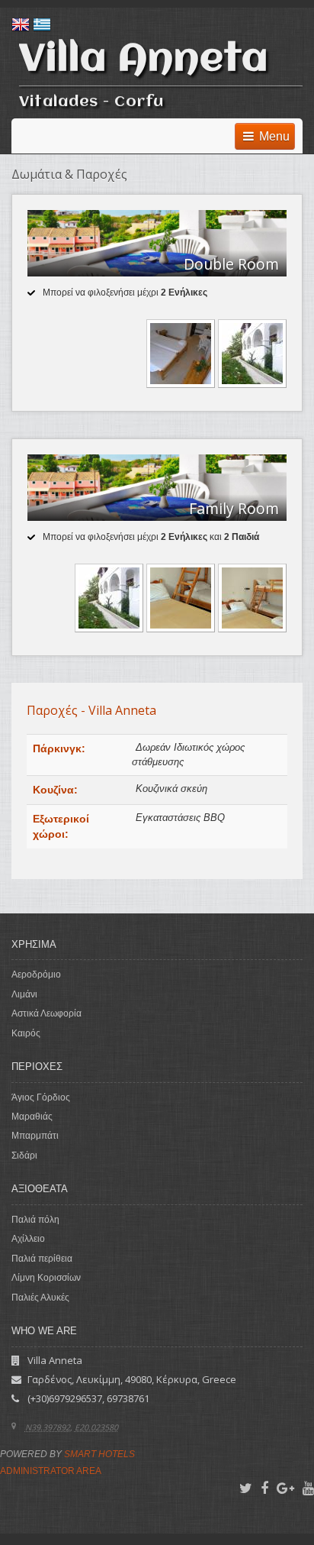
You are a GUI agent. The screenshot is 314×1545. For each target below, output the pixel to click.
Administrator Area (50, 1471)
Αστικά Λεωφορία (46, 1013)
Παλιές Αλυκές (40, 1297)
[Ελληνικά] (42, 24)
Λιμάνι (24, 994)
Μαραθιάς (32, 1116)
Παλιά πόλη (35, 1219)
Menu (273, 136)
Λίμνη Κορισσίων (46, 1277)
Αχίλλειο (28, 1238)
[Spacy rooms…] (182, 597)
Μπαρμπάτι (35, 1135)
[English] (20, 24)
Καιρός (25, 1033)
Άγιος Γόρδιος (40, 1097)
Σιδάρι (24, 1155)
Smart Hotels (99, 1454)
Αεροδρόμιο (36, 974)
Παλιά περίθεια (41, 1258)
